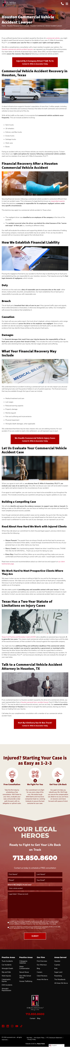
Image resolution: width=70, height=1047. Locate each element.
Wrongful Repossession (6, 989)
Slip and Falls (6, 972)
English (54, 1045)
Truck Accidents (7, 961)
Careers (39, 972)
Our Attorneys (42, 965)
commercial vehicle (53, 38)
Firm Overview (42, 961)
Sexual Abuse (24, 972)
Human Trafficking (25, 981)
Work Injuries (6, 976)
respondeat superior (58, 201)
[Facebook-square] (3, 1026)
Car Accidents (6, 965)
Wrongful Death (7, 968)
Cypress (57, 965)
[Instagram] (12, 1026)
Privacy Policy (32, 1039)
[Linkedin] (7, 1026)
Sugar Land (58, 972)
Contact (32, 1018)
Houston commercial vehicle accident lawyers (17, 49)
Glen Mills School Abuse (25, 977)
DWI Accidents (7, 985)
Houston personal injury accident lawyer (35, 702)
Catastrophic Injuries (6, 980)
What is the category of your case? (22, 884)
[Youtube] (16, 1026)
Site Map (29, 1038)
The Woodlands (59, 979)
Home (4, 26)
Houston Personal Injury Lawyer (18, 26)
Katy (56, 968)
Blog (38, 1018)
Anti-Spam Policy (39, 1038)
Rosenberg (58, 976)
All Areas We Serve (61, 983)
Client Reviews (42, 976)
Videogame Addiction (23, 962)
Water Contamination (24, 967)
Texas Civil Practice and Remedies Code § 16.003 (19, 637)
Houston (57, 961)
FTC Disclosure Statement (54, 1038)
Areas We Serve (42, 979)
